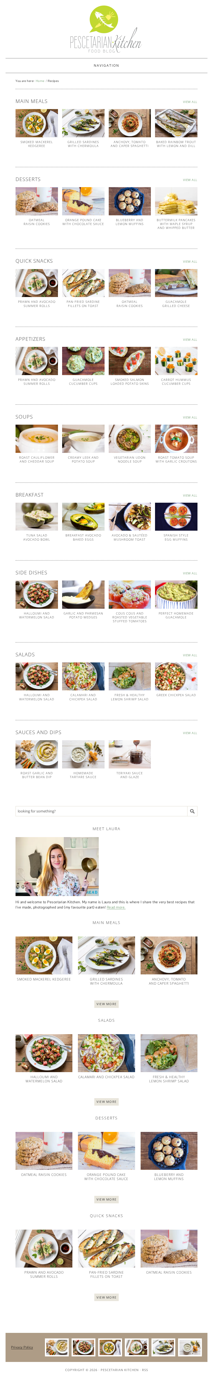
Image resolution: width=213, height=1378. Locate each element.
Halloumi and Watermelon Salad (36, 615)
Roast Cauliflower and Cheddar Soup (37, 459)
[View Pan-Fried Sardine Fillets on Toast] (83, 283)
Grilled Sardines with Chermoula (83, 144)
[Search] (192, 811)
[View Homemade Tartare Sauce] (83, 754)
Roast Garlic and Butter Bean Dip (37, 775)
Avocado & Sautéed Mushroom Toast (130, 537)
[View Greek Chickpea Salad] (176, 676)
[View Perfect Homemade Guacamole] (176, 594)
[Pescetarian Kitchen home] (106, 29)
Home (40, 81)
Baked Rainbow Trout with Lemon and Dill (176, 144)
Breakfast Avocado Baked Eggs (83, 537)
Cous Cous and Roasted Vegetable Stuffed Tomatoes (129, 617)
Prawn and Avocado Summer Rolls (36, 304)
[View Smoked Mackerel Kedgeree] (37, 123)
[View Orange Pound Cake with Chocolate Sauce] (83, 201)
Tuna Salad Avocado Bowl (36, 537)
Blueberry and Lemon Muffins (130, 222)
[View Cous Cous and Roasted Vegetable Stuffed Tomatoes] (130, 594)
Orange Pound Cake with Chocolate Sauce (83, 222)
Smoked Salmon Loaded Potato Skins (130, 382)
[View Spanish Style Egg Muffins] (176, 517)
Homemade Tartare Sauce (83, 775)
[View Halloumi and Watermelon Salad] (37, 594)
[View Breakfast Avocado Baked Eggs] (83, 517)
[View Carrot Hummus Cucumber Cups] (176, 361)
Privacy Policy (22, 1347)
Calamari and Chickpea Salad (83, 697)
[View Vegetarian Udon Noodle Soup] (130, 439)
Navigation (106, 65)
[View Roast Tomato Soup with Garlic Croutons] (176, 439)
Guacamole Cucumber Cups (83, 382)
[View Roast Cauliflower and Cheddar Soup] (37, 439)
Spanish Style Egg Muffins (176, 537)
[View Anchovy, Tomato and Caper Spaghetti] (130, 123)
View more (107, 1004)
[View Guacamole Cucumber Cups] (83, 361)
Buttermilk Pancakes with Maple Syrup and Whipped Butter (176, 224)
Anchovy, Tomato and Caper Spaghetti (130, 144)
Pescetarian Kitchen (120, 1370)
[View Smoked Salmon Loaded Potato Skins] (130, 361)
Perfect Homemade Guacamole (176, 615)
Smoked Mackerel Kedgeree (37, 144)
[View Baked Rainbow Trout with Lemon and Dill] (176, 123)
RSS (145, 1370)
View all (190, 102)
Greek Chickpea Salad (176, 695)
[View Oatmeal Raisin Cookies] (37, 201)
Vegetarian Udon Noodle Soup (130, 459)
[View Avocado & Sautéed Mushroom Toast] (130, 517)
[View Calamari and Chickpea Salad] (83, 676)
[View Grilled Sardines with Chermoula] (83, 123)
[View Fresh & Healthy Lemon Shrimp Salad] (130, 676)
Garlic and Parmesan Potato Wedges (83, 615)
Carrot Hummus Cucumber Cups (176, 382)
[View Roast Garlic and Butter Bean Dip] (37, 754)
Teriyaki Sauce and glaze (129, 775)
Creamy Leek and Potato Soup (83, 459)
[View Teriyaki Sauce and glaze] (130, 754)
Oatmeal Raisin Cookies (37, 222)
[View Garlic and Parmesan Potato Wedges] (83, 594)
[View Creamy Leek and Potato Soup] (83, 439)
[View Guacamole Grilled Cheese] (176, 283)
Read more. (116, 907)
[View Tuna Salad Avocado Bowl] (37, 517)
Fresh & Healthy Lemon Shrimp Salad (130, 697)
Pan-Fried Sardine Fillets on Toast (83, 304)
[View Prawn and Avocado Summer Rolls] (37, 283)
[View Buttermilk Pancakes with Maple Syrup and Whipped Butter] (176, 201)
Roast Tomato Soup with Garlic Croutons (176, 459)
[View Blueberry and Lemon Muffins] (130, 201)
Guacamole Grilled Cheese (176, 304)
